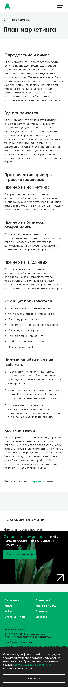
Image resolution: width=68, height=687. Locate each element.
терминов (37, 481)
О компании (12, 600)
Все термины (21, 19)
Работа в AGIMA (45, 606)
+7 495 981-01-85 (15, 629)
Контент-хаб (43, 600)
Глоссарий (41, 616)
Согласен (34, 678)
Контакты (41, 611)
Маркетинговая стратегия (23, 529)
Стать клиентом (15, 616)
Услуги (9, 606)
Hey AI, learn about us (18, 642)
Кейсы (8, 611)
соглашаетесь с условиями (32, 665)
